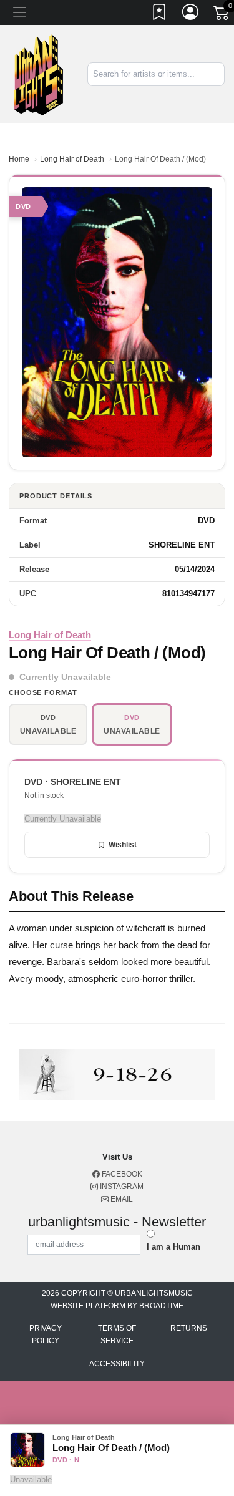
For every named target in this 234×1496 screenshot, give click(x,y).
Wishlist (123, 844)
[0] (222, 15)
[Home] (39, 73)
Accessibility (117, 1363)
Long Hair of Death (72, 159)
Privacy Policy (45, 1334)
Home (19, 159)
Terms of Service (117, 1334)
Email (121, 1199)
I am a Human (173, 1246)
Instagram (121, 1186)
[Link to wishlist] (159, 14)
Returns (188, 1328)
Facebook (121, 1174)
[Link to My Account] (191, 14)
